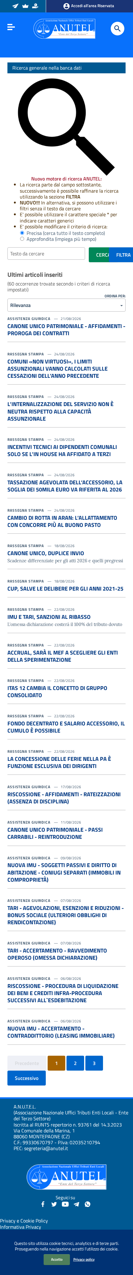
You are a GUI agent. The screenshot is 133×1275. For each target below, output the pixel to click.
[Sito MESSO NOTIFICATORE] (15, 6)
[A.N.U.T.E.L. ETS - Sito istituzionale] (64, 28)
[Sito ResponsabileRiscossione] (35, 6)
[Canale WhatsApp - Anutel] (87, 1203)
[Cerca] (117, 28)
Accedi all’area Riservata (92, 5)
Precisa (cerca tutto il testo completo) (64, 233)
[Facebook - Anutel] (43, 1203)
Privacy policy (84, 1259)
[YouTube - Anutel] (65, 1203)
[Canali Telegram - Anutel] (76, 1203)
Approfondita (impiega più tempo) (60, 239)
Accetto (56, 1259)
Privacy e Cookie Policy (24, 1220)
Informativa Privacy (20, 1227)
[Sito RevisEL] (25, 6)
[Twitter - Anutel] (54, 1203)
